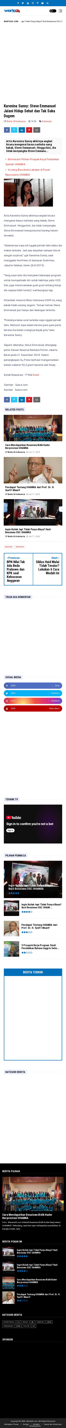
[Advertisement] (33, 60)
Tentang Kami (35, 1426)
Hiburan (40, 1322)
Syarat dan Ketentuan (53, 1424)
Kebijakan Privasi (11, 1424)
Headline (8, 547)
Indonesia (47, 121)
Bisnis (25, 1322)
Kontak (26, 1424)
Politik (26, 1326)
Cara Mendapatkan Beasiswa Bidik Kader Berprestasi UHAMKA (27, 1216)
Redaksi (36, 1424)
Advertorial (9, 1322)
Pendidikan (8, 1326)
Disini (36, 374)
